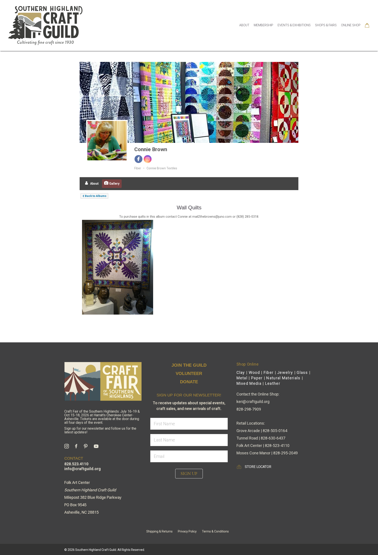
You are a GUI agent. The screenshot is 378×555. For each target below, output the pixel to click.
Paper (257, 378)
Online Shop (350, 25)
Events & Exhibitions (294, 25)
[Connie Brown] (107, 140)
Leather (272, 383)
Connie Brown (150, 149)
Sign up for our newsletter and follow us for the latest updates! (100, 430)
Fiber (269, 372)
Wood (254, 372)
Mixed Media (248, 383)
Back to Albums (95, 196)
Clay (240, 372)
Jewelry (285, 372)
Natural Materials (283, 378)
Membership (263, 25)
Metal (242, 378)
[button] (189, 473)
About (244, 25)
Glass (302, 372)
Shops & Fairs (326, 25)
